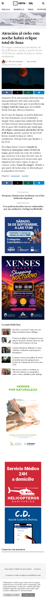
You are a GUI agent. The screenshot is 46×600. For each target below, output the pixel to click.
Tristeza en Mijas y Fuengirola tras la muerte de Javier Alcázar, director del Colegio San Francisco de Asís (27, 340)
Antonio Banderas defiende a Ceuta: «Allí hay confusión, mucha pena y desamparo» (27, 350)
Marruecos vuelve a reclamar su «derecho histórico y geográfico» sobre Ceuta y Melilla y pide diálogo (27, 372)
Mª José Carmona (16, 61)
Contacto (37, 569)
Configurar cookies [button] (11, 595)
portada (25, 176)
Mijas (30, 9)
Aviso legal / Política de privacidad (17, 569)
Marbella (19, 9)
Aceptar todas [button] (28, 595)
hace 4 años (31, 61)
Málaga (6, 9)
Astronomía (15, 176)
